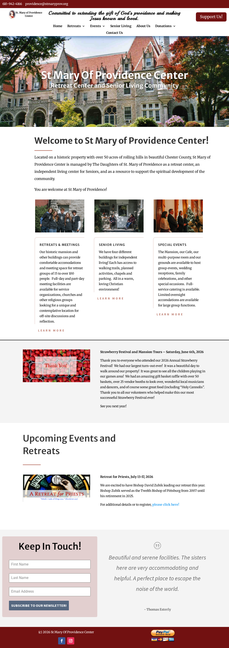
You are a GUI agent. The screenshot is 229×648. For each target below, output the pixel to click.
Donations (163, 26)
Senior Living (120, 26)
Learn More (51, 330)
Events (95, 26)
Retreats (74, 26)
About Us (143, 26)
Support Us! (211, 16)
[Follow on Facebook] (61, 640)
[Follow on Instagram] (70, 640)
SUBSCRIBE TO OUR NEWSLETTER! (39, 605)
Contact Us (114, 33)
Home (57, 26)
